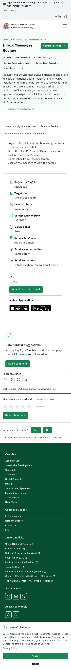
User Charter (11, 502)
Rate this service (15, 415)
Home (5, 39)
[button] (12, 10)
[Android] (41, 308)
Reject (35, 664)
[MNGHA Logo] (19, 26)
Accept (35, 656)
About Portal (11, 474)
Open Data (10, 470)
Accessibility (12, 497)
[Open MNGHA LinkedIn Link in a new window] (23, 596)
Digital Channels (13, 479)
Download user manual (26, 290)
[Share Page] (58, 16)
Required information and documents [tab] (24, 133)
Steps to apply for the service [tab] (20, 126)
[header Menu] (65, 26)
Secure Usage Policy (15, 493)
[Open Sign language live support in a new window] (16, 614)
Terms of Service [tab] (49, 126)
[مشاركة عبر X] (18, 379)
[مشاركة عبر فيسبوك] (12, 379)
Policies (9, 484)
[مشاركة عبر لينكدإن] (25, 379)
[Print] (65, 16)
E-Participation (13, 516)
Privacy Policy (10, 648)
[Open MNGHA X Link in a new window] (8, 596)
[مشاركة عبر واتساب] (5, 379)
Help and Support (14, 521)
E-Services (16, 39)
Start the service (52, 46)
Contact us (10, 525)
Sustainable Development (18, 465)
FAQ (15, 282)
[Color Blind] (8, 614)
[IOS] (19, 308)
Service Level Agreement (21, 109)
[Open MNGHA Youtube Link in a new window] (16, 596)
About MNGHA (12, 461)
